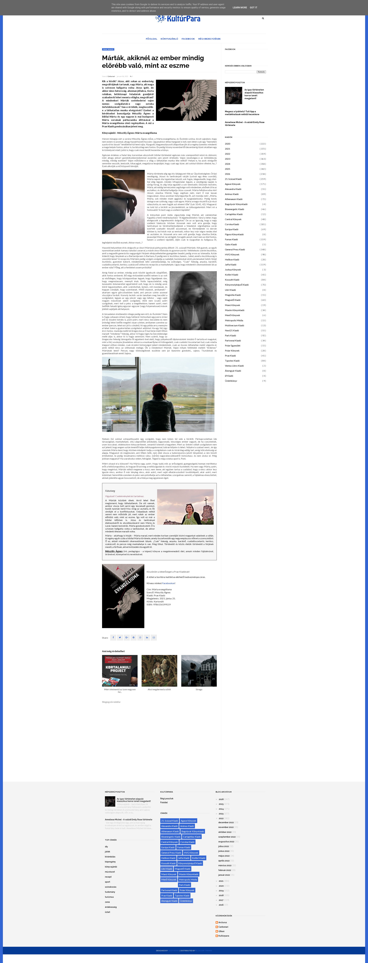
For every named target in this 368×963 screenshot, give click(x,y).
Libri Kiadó (230, 289)
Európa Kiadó (231, 229)
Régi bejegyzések (209, 38)
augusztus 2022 (226, 841)
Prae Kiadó (108, 49)
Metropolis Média (234, 320)
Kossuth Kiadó (232, 279)
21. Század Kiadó (233, 179)
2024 (227, 163)
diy (106, 846)
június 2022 (223, 851)
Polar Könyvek (232, 350)
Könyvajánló (169, 38)
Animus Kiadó (232, 194)
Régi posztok (166, 798)
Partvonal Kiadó (233, 340)
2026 (227, 173)
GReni (221, 931)
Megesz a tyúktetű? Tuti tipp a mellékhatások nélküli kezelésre (242, 113)
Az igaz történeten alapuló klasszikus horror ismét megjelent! (254, 94)
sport (107, 882)
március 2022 (224, 865)
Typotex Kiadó (232, 360)
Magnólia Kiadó (233, 294)
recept (108, 877)
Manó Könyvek (232, 305)
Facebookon (168, 583)
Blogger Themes (204, 950)
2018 (221, 895)
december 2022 (226, 822)
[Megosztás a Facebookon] (113, 638)
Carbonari (111, 76)
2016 (221, 905)
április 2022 (224, 861)
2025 (227, 168)
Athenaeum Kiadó (234, 199)
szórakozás (110, 887)
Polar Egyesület (232, 345)
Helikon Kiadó (232, 259)
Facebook (188, 38)
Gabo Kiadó (231, 244)
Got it (253, 7)
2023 (227, 158)
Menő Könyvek (232, 315)
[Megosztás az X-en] (120, 638)
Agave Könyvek (232, 184)
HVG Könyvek (232, 254)
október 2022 (224, 832)
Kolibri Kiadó (231, 274)
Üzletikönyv (231, 380)
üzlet (107, 912)
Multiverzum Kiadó (234, 325)
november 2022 (226, 827)
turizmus (109, 897)
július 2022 (223, 846)
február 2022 (224, 870)
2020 (227, 143)
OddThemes (173, 950)
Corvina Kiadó (232, 224)
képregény (110, 862)
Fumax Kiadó (231, 239)
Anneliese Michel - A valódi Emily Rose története (244, 123)
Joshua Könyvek (233, 269)
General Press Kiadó (235, 249)
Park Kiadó (230, 335)
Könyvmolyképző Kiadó (237, 284)
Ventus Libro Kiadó (234, 365)
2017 (221, 900)
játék (107, 852)
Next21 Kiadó (232, 330)
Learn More (240, 7)
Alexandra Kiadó (233, 189)
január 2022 (224, 875)
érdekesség (111, 907)
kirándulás (110, 857)
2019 (221, 890)
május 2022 (224, 856)
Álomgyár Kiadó (233, 370)
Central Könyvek (233, 219)
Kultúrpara (223, 936)
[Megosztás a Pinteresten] (154, 638)
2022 (227, 153)
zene (107, 902)
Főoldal (151, 38)
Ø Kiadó (229, 375)
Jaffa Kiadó (230, 264)
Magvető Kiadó (232, 300)
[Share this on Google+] (127, 638)
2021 (227, 148)
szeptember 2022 (227, 837)
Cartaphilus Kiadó (234, 214)
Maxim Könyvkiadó (234, 310)
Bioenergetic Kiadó (234, 209)
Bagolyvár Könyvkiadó (236, 204)
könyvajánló (111, 867)
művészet (110, 872)
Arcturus (222, 922)
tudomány (110, 892)
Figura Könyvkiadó (234, 234)
